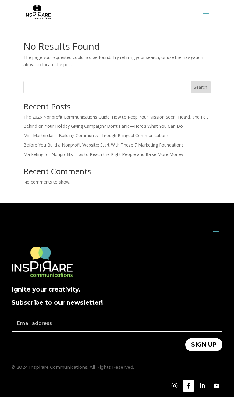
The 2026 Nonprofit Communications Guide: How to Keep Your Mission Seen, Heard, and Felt (115, 117)
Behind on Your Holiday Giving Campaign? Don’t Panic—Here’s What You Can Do (103, 126)
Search (200, 87)
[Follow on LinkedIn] (202, 386)
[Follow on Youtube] (216, 386)
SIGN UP (204, 344)
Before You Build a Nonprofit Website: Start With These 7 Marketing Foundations (103, 145)
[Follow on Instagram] (174, 386)
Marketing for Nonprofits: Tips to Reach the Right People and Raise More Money (103, 154)
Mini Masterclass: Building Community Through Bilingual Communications (96, 135)
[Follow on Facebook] (188, 386)
